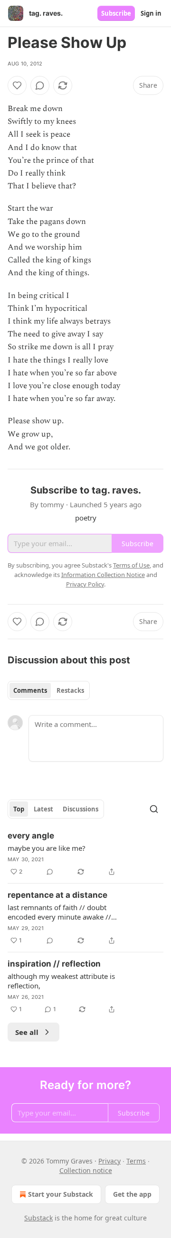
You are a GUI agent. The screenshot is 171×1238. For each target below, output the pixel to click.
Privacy (109, 1160)
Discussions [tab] (80, 809)
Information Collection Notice (103, 574)
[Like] (17, 85)
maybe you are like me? (47, 848)
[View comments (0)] (39, 85)
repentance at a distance (57, 895)
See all (26, 1032)
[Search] (153, 809)
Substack (38, 1217)
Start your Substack (60, 1194)
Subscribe (116, 13)
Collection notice (85, 1170)
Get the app (132, 1194)
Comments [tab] (30, 690)
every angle (31, 835)
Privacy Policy (85, 584)
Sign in (151, 13)
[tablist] (49, 690)
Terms (136, 1160)
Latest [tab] (43, 809)
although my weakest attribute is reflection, (61, 980)
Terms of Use (131, 565)
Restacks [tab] (70, 690)
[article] (85, 853)
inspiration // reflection (54, 963)
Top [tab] (18, 809)
